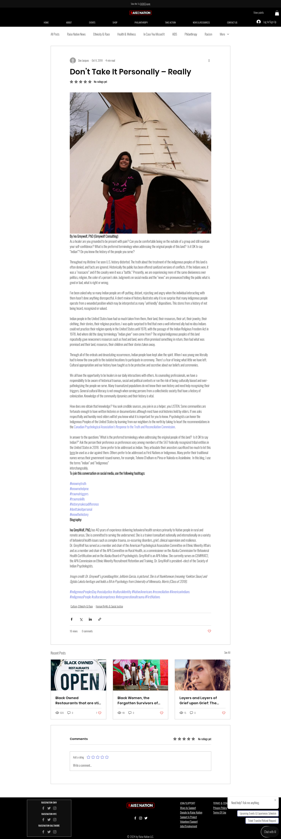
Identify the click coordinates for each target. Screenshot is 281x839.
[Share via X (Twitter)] (81, 619)
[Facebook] (43, 819)
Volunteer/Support (189, 821)
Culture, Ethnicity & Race (82, 606)
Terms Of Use (219, 812)
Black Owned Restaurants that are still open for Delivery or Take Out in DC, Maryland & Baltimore (78, 700)
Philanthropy (191, 34)
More (222, 34)
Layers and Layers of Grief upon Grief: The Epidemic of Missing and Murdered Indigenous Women (201, 700)
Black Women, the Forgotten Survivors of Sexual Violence (138, 700)
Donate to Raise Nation (191, 812)
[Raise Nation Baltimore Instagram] (55, 832)
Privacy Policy (220, 808)
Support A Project (188, 817)
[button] (277, 12)
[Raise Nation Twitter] (49, 808)
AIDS (174, 34)
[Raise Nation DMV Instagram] (55, 808)
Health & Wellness (126, 34)
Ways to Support (188, 808)
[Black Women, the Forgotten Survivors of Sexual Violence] (140, 675)
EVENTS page (145, 3)
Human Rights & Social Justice (109, 606)
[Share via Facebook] (71, 619)
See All (227, 652)
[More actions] (209, 60)
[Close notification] (275, 800)
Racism (208, 34)
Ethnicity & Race (101, 34)
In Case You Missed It (154, 34)
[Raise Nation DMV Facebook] (43, 808)
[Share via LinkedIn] (90, 619)
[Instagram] (55, 819)
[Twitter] (49, 819)
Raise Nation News (76, 34)
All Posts (55, 34)
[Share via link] (100, 619)
